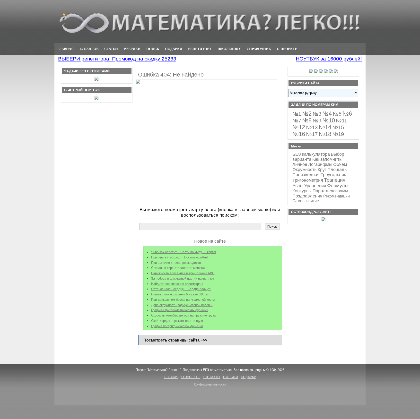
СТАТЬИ (111, 49)
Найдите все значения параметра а (177, 284)
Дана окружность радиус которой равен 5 (181, 305)
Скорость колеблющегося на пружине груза (183, 315)
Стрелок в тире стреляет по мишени (178, 268)
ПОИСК (152, 49)
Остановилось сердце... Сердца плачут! (181, 289)
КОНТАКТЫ (211, 377)
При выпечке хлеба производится (176, 263)
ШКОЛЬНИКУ (229, 49)
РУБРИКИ (132, 49)
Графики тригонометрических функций (179, 310)
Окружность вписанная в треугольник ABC (182, 273)
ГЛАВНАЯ (65, 49)
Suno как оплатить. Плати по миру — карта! (183, 252)
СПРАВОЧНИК (259, 49)
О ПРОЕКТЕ (287, 49)
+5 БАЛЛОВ (88, 49)
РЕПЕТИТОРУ (200, 49)
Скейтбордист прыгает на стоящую (177, 321)
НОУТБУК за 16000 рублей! (329, 58)
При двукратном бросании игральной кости (183, 299)
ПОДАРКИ (173, 49)
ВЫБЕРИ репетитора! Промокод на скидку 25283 (117, 58)
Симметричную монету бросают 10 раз (180, 294)
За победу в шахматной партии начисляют (182, 278)
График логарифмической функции (177, 326)
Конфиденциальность (210, 384)
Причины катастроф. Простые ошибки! (179, 257)
